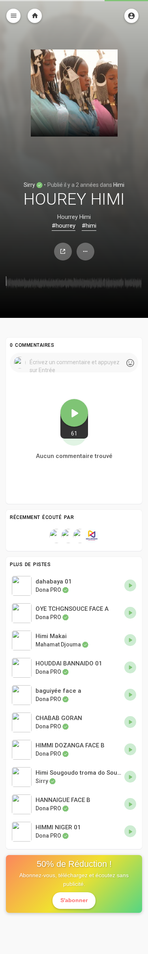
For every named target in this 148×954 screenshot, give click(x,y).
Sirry (30, 185)
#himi (89, 225)
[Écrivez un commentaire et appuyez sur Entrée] (74, 362)
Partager (63, 251)
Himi (118, 185)
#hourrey (63, 225)
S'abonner (74, 900)
